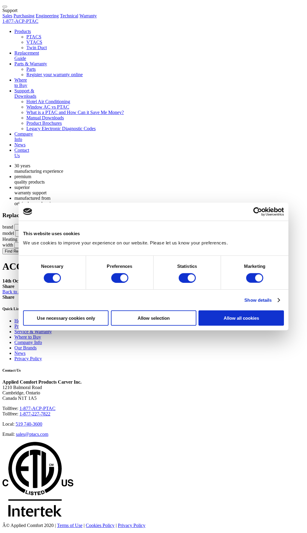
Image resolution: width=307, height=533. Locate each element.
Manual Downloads (45, 117)
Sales (7, 15)
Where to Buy (20, 82)
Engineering (47, 15)
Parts (31, 69)
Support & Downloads (25, 93)
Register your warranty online (54, 74)
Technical (69, 15)
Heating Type (15, 239)
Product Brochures (44, 123)
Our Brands (25, 347)
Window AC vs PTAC (47, 106)
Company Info (28, 342)
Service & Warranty (33, 331)
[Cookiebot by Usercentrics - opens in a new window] (257, 211)
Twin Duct (36, 47)
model (8, 233)
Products (22, 31)
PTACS (33, 36)
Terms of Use (69, 525)
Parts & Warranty (30, 63)
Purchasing (23, 15)
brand (7, 226)
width (7, 244)
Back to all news (18, 291)
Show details (258, 299)
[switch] (119, 278)
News (19, 144)
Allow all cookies (241, 318)
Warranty (88, 15)
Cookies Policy (100, 525)
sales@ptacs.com (32, 434)
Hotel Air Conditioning (48, 101)
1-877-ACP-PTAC (37, 408)
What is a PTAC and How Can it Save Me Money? (75, 112)
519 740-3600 (29, 424)
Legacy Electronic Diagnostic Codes (61, 128)
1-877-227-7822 (34, 413)
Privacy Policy (28, 358)
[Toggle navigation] (4, 6)
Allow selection (154, 318)
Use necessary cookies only (66, 318)
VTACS (34, 42)
